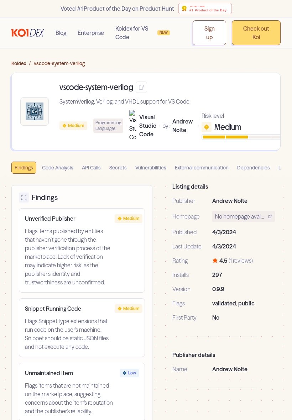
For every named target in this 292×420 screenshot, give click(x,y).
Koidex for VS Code (141, 33)
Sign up (209, 33)
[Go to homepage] (27, 32)
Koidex (18, 63)
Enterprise (91, 32)
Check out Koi (256, 33)
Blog (61, 32)
